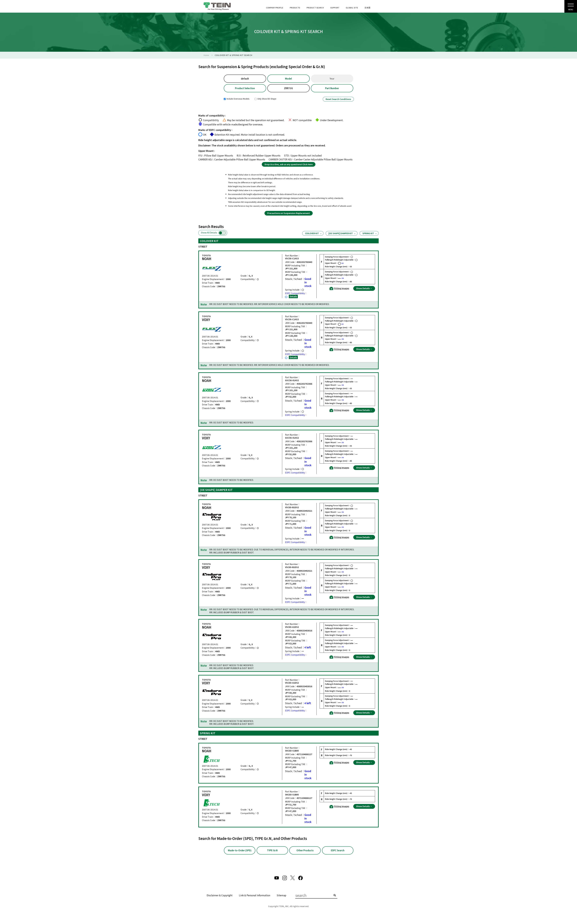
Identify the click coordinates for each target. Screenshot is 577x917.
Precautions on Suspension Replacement (288, 213)
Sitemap (281, 895)
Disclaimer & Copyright (219, 895)
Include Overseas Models (237, 98)
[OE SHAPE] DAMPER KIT (340, 233)
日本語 (367, 7)
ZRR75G (288, 88)
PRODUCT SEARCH (315, 7)
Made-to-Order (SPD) (239, 850)
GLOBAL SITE (352, 7)
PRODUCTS (295, 7)
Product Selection (245, 88)
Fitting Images (341, 288)
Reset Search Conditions (338, 99)
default (245, 78)
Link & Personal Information (254, 895)
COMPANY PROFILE (274, 7)
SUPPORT (334, 7)
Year (332, 78)
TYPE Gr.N (272, 850)
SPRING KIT (368, 233)
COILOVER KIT (312, 233)
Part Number (332, 88)
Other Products (305, 850)
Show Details (363, 288)
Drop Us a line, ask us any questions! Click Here (289, 164)
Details (293, 296)
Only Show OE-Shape (266, 98)
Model (288, 78)
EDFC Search (337, 850)
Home (206, 55)
